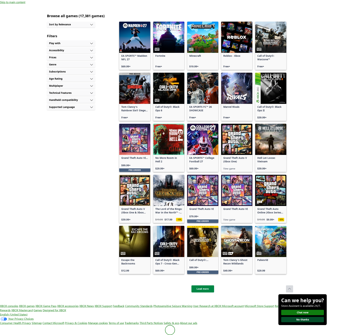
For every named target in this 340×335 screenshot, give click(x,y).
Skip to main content (12, 2)
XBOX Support (103, 306)
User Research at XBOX (207, 306)
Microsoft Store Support (259, 306)
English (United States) (14, 314)
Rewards (5, 310)
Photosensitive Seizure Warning (172, 306)
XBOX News (86, 306)
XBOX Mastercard (22, 310)
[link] (134, 46)
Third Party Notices (151, 323)
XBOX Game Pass (45, 306)
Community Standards (139, 306)
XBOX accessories (68, 306)
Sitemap (37, 323)
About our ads (188, 323)
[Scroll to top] (289, 288)
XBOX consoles (9, 306)
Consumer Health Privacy (15, 323)
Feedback (118, 306)
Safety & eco (171, 323)
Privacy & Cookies (76, 323)
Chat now (302, 312)
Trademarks (132, 323)
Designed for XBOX (54, 310)
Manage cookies (98, 323)
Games (37, 310)
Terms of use (116, 323)
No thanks (302, 319)
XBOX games (27, 306)
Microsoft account (233, 306)
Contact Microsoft (53, 323)
